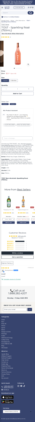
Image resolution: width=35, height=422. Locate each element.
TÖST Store (5, 24)
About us (4, 370)
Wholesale (4, 347)
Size (3, 77)
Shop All (3, 323)
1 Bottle (5, 80)
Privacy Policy (5, 374)
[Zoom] (28, 64)
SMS (2, 376)
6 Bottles (13, 80)
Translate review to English (12, 279)
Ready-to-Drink (5, 331)
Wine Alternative (20, 20)
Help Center (5, 360)
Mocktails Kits (5, 342)
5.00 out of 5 (22, 236)
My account (4, 378)
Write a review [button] (17, 253)
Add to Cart (8, 222)
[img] (5, 268)
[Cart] (33, 7)
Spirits (3, 327)
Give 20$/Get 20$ (6, 343)
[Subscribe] (29, 309)
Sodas (3, 335)
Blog (2, 345)
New (2, 321)
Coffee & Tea (5, 339)
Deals (3, 319)
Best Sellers (24, 189)
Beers (3, 329)
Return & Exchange (7, 368)
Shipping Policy (6, 366)
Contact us (4, 362)
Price (3, 71)
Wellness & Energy (7, 337)
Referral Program (6, 358)
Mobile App (4, 364)
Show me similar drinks (24, 124)
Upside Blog (5, 354)
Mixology (4, 333)
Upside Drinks (5, 20)
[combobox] (17, 12)
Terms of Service (6, 372)
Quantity (4, 85)
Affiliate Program (6, 356)
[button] (5, 37)
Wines (12, 20)
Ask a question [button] (17, 257)
